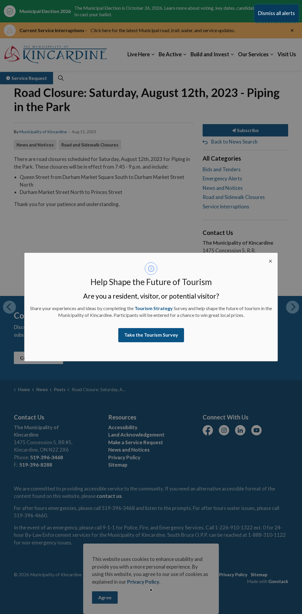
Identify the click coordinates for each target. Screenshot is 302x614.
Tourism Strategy (153, 308)
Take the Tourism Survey (151, 335)
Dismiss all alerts (276, 13)
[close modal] (270, 260)
